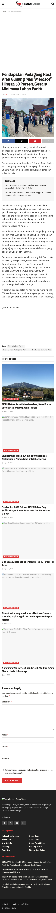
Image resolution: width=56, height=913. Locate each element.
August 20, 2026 (8, 411)
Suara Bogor (34, 836)
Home (4, 12)
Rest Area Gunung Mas (41, 350)
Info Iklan (25, 904)
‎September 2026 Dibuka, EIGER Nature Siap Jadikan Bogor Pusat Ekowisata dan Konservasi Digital (26, 510)
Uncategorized (35, 847)
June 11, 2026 (7, 675)
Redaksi (5, 904)
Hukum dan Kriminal (10, 836)
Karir (14, 904)
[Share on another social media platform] (48, 141)
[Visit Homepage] (28, 4)
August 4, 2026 (7, 624)
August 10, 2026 (8, 569)
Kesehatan (6, 839)
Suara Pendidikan (37, 843)
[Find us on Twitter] (10, 823)
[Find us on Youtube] (16, 823)
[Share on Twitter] (21, 141)
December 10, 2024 (18, 94)
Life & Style (7, 843)
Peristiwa (6, 850)
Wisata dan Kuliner (14, 12)
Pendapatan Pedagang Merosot (16, 350)
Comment (7, 702)
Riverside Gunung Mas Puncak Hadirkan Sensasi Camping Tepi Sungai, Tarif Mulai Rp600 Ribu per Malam (27, 616)
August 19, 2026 (8, 463)
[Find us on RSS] (23, 823)
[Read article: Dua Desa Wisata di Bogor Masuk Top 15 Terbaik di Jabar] (28, 540)
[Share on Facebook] (8, 141)
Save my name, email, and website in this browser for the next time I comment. (29, 771)
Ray (6, 94)
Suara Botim (11, 908)
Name (5, 735)
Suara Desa (34, 839)
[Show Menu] (3, 4)
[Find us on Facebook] (4, 823)
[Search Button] (52, 4)
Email (5, 746)
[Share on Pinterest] (35, 141)
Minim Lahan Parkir (16, 346)
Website (5, 758)
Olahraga (6, 847)
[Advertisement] (28, 43)
